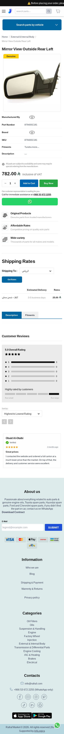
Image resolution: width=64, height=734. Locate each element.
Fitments (6, 147)
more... (35, 147)
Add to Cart (29, 183)
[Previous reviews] (4, 421)
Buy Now (48, 183)
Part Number (8, 124)
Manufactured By (11, 117)
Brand (5, 132)
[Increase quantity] (15, 183)
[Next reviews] (10, 421)
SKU (4, 140)
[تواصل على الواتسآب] (57, 727)
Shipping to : (9, 271)
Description (8, 153)
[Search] (49, 11)
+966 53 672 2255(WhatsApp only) (33, 689)
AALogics (39, 730)
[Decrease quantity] (5, 183)
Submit (53, 527)
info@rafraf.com (33, 683)
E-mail (4, 521)
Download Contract (13, 512)
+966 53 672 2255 (42, 194)
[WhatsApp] (30, 201)
